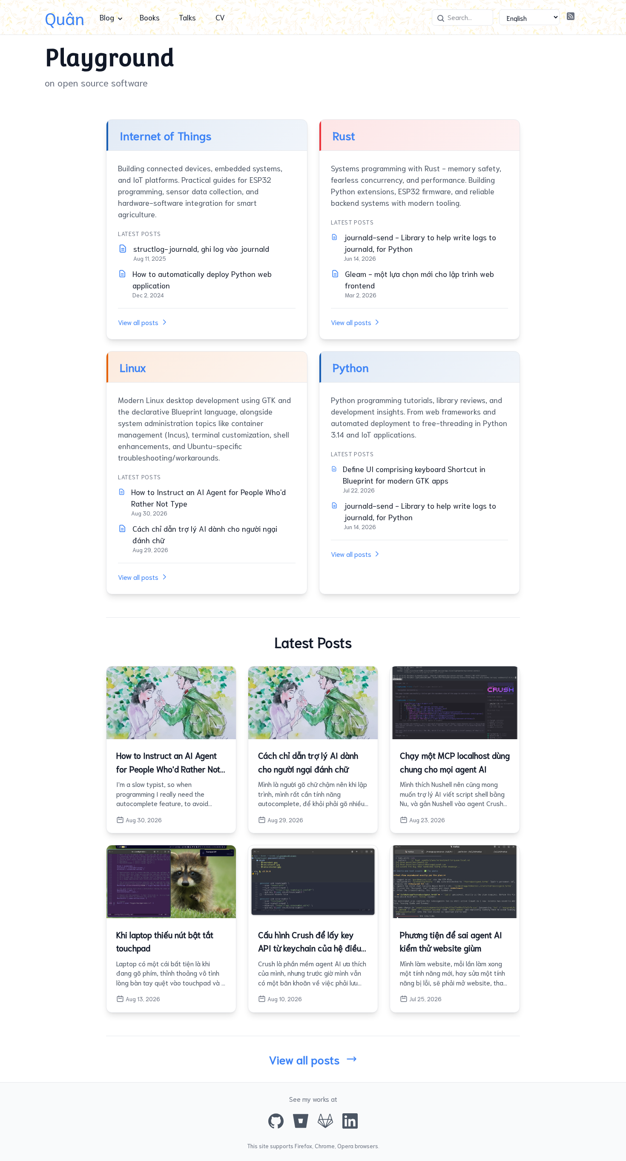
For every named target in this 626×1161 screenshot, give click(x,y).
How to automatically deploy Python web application (202, 279)
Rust (344, 134)
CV (220, 17)
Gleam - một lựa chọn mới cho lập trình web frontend (419, 279)
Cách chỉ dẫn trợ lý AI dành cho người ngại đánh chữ (204, 534)
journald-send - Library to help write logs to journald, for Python (420, 243)
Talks (187, 17)
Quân (64, 17)
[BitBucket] (300, 1121)
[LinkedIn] (350, 1121)
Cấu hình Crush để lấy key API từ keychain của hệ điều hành (309, 948)
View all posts (138, 322)
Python (351, 366)
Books (150, 17)
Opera (345, 1145)
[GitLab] (325, 1121)
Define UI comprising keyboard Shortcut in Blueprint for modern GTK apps (414, 474)
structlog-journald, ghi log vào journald (201, 248)
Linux (133, 366)
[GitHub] (276, 1121)
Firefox (303, 1145)
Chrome (325, 1145)
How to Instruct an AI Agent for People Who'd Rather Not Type (208, 497)
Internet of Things (166, 134)
